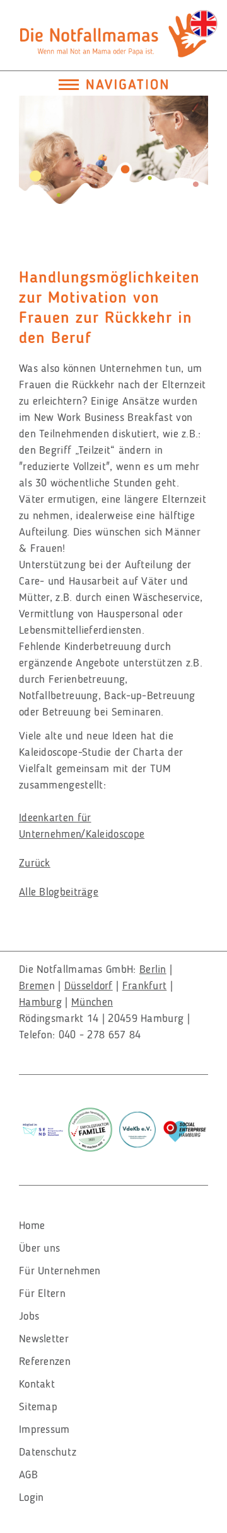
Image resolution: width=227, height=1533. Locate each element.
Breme (34, 985)
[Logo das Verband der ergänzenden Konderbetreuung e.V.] (137, 1128)
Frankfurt (144, 985)
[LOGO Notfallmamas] (113, 33)
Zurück (34, 863)
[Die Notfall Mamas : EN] (203, 23)
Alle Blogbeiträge (58, 892)
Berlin (152, 969)
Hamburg (40, 1002)
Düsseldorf (88, 985)
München (92, 1002)
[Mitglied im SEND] (43, 1127)
